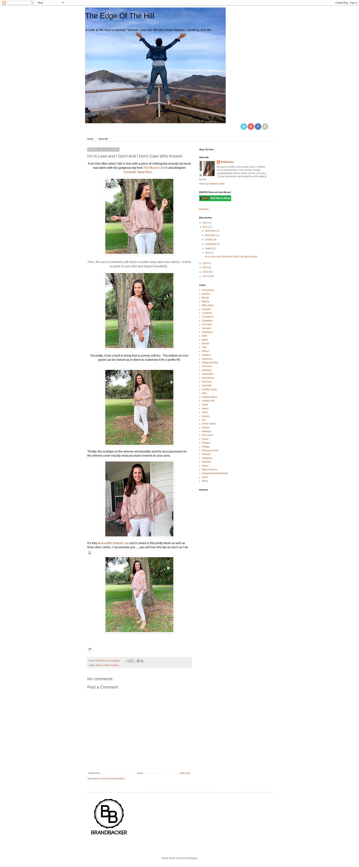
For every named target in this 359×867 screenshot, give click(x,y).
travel (205, 477)
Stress (205, 465)
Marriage (206, 431)
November (210, 235)
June (208, 252)
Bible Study (208, 305)
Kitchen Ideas (209, 423)
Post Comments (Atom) (113, 778)
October (209, 239)
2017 (205, 276)
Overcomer (207, 435)
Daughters (207, 320)
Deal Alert (207, 324)
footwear (206, 355)
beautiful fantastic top (114, 543)
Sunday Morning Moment (215, 473)
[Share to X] (135, 661)
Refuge (205, 446)
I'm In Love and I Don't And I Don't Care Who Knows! (231, 256)
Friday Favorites (111, 665)
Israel (205, 412)
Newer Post (94, 773)
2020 (205, 263)
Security (206, 454)
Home (90, 139)
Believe (206, 301)
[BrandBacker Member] (109, 835)
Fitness (205, 351)
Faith (204, 336)
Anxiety (205, 294)
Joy (203, 420)
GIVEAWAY (208, 374)
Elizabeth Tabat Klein (138, 172)
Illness (205, 408)
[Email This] (128, 661)
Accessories (208, 290)
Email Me (204, 209)
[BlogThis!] (131, 661)
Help (204, 393)
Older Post (185, 773)
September (211, 244)
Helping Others (209, 397)
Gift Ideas (206, 370)
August (209, 248)
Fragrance (207, 359)
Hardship (206, 385)
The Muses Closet (155, 167)
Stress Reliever (209, 469)
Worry (205, 481)
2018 (205, 272)
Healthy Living (209, 389)
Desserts (206, 328)
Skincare (206, 462)
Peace (205, 439)
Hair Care (207, 381)
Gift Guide (207, 366)
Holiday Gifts (208, 401)
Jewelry (206, 416)
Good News (208, 378)
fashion (99, 665)
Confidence (208, 316)
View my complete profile (212, 183)
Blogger (193, 858)
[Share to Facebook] (138, 661)
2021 (205, 227)
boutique (206, 309)
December (210, 230)
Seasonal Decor (210, 450)
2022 (205, 222)
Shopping (207, 458)
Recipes (206, 442)
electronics (207, 332)
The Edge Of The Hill (119, 16)
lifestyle (206, 427)
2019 (205, 267)
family (205, 339)
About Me (103, 139)
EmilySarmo (227, 162)
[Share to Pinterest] (142, 661)
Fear (204, 347)
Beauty (205, 297)
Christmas (207, 313)
